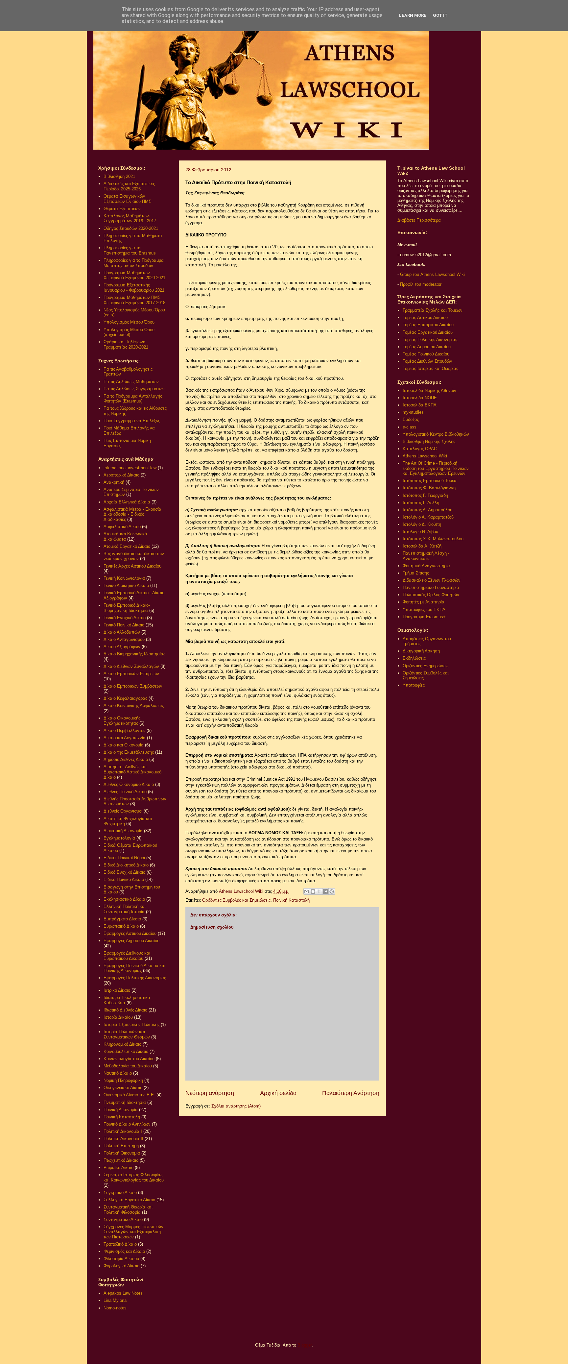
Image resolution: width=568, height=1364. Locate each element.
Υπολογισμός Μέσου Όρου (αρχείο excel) (129, 332)
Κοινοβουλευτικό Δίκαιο (126, 1051)
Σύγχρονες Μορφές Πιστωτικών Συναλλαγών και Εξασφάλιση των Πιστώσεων (133, 1231)
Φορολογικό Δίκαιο (121, 1265)
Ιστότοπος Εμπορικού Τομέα (430, 480)
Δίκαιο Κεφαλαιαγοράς (125, 698)
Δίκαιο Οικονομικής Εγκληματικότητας (122, 721)
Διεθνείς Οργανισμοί (123, 811)
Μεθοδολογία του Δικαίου (128, 1065)
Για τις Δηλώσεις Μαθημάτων (131, 381)
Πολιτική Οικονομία (122, 1153)
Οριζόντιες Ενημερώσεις (425, 665)
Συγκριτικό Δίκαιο (120, 1192)
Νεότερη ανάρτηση (209, 1093)
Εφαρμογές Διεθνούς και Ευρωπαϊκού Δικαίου (127, 956)
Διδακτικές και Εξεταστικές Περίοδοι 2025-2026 (129, 186)
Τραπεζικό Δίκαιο (120, 1244)
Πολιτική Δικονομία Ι (123, 1131)
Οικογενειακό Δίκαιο (123, 1087)
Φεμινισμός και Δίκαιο (124, 1251)
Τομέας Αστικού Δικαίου (425, 317)
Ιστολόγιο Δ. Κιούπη (422, 524)
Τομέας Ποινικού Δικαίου (426, 354)
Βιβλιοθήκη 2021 (119, 176)
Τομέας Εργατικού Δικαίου (428, 332)
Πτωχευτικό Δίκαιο (121, 1160)
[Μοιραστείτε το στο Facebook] (325, 891)
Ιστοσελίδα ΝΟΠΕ (420, 397)
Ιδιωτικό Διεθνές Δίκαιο (125, 1010)
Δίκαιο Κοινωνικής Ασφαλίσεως (134, 705)
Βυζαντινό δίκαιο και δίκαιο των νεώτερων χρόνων (134, 556)
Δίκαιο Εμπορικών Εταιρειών (131, 673)
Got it (440, 15)
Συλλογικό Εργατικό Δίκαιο (129, 1199)
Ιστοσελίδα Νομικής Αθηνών (429, 390)
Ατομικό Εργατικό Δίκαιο (127, 546)
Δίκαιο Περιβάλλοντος (124, 730)
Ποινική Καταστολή (291, 900)
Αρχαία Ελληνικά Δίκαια (127, 501)
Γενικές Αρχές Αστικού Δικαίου (132, 566)
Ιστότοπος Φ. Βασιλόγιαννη (429, 487)
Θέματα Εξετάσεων (122, 208)
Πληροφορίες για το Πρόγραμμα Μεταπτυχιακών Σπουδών (134, 263)
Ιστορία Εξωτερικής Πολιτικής (131, 1024)
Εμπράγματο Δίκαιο (122, 918)
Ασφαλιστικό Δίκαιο (122, 526)
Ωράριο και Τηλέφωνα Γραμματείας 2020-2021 (126, 344)
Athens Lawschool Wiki (425, 455)
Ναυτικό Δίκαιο (118, 1073)
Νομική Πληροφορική (123, 1080)
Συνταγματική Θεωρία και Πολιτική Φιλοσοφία (128, 1210)
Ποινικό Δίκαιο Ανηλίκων (127, 1124)
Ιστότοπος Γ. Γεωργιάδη (425, 495)
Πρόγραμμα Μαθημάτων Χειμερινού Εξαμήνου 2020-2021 (134, 275)
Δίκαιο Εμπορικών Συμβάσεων (133, 686)
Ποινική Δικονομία (121, 1109)
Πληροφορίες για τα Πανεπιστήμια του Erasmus (130, 250)
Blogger (304, 1345)
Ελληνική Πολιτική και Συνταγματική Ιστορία (125, 909)
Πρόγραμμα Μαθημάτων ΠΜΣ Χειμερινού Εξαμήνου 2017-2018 (134, 300)
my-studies (413, 412)
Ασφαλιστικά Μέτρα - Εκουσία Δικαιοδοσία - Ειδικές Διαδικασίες (132, 514)
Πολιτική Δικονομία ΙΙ (123, 1138)
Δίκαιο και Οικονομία (124, 745)
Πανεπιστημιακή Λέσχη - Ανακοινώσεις (426, 556)
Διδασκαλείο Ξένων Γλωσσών (432, 580)
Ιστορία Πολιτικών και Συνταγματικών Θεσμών (127, 1034)
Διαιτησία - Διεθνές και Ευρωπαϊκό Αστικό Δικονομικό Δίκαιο (132, 771)
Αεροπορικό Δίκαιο (121, 475)
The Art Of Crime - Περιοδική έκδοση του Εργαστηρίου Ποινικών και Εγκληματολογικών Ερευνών (436, 468)
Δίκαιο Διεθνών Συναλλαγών (131, 666)
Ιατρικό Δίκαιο (117, 990)
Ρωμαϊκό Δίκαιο (118, 1167)
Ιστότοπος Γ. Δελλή (421, 502)
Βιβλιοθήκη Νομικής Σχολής (429, 441)
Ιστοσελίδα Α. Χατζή (422, 546)
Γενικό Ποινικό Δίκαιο (124, 624)
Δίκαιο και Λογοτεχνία (125, 737)
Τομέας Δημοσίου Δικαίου (427, 346)
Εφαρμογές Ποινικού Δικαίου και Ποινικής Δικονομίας (134, 968)
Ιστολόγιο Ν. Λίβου (420, 531)
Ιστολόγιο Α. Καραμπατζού (428, 517)
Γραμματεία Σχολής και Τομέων (432, 310)
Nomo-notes (115, 1307)
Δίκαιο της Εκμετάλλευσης (129, 752)
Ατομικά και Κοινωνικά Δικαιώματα (125, 536)
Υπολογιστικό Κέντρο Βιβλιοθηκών (436, 434)
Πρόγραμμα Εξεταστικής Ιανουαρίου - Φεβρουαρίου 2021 (134, 287)
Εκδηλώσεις (414, 658)
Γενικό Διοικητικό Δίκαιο (126, 585)
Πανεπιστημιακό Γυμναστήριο (431, 587)
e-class (409, 427)
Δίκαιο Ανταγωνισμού (124, 639)
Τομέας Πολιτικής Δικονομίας (430, 339)
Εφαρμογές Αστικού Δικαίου (130, 933)
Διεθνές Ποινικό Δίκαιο (125, 791)
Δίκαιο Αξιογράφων (122, 646)
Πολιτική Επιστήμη (121, 1145)
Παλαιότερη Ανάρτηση (350, 1093)
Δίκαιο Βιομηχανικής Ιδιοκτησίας (134, 653)
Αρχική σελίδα (278, 1093)
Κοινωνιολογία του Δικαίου (129, 1058)
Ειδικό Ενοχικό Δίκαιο (124, 872)
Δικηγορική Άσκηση (421, 650)
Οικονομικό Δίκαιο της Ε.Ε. (129, 1094)
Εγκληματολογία (119, 838)
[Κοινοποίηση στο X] (319, 891)
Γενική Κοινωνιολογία (124, 578)
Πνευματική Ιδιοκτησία (125, 1102)
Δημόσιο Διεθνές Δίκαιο (126, 759)
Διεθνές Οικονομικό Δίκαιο (129, 784)
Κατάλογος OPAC (420, 448)
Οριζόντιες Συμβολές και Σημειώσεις (236, 900)
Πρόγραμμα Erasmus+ (424, 616)
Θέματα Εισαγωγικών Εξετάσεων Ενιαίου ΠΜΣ (127, 199)
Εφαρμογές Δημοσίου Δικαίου (131, 940)
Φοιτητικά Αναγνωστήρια (426, 565)
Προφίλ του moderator (420, 284)
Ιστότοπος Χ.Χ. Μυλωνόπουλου (433, 538)
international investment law (130, 467)
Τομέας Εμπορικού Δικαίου (428, 324)
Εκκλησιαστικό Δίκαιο (124, 899)
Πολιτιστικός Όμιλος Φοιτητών (431, 594)
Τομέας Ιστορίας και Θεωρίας (430, 368)
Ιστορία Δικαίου (118, 1017)
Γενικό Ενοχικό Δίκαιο (125, 617)
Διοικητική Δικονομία (123, 830)
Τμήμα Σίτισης (416, 573)
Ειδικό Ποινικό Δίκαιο (124, 879)
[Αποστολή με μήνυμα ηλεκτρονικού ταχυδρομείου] (306, 891)
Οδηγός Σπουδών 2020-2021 (131, 228)
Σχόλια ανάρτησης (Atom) (236, 1106)
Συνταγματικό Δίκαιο (123, 1219)
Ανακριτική (114, 482)
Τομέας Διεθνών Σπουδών (427, 361)
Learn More (412, 15)
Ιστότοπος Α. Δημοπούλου (427, 509)
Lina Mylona (115, 1300)
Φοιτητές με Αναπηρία (423, 601)
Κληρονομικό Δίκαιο (122, 1044)
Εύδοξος (411, 419)
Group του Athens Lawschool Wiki (432, 274)
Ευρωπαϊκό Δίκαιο (121, 926)
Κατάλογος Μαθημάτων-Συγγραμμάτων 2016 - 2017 (130, 218)
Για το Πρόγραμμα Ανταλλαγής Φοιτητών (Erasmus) (133, 399)
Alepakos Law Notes (123, 1293)
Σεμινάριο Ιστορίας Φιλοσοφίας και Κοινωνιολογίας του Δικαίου (134, 1177)
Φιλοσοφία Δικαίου (121, 1258)
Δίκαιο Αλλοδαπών (122, 632)
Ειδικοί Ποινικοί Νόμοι (124, 857)
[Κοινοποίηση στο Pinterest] (331, 891)
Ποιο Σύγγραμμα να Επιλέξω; (132, 420)
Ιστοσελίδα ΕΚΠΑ (420, 404)
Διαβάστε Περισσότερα (419, 220)
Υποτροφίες (414, 685)
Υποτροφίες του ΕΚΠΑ (424, 609)
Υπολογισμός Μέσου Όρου (129, 322)
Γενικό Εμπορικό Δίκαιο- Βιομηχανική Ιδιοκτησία (127, 608)
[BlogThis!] (313, 891)
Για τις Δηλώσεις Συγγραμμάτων (134, 388)
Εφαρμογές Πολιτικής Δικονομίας (135, 977)
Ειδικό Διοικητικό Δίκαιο (126, 865)
